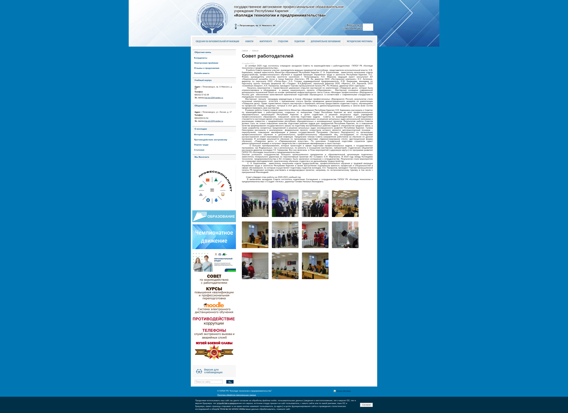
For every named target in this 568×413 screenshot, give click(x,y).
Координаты (200, 58)
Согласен (366, 405)
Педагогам (299, 41)
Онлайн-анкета (201, 73)
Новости (249, 41)
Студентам (283, 41)
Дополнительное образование (326, 41)
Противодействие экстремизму (210, 140)
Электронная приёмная (206, 63)
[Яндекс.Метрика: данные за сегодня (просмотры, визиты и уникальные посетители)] (342, 391)
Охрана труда (201, 145)
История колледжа (204, 134)
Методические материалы (359, 41)
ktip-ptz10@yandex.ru (213, 98)
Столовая (199, 150)
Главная (245, 50)
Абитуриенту (266, 41)
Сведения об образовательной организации (217, 41)
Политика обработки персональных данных (236, 395)
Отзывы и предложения (206, 68)
